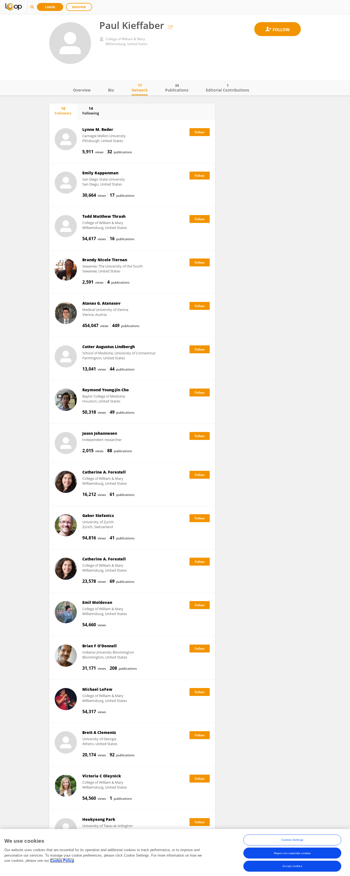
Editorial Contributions (227, 88)
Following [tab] (90, 111)
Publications (176, 88)
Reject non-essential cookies (292, 852)
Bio (111, 90)
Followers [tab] (63, 111)
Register (79, 7)
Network (140, 88)
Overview (82, 90)
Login (50, 7)
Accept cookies (292, 866)
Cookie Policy (62, 861)
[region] (175, 852)
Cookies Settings (292, 839)
